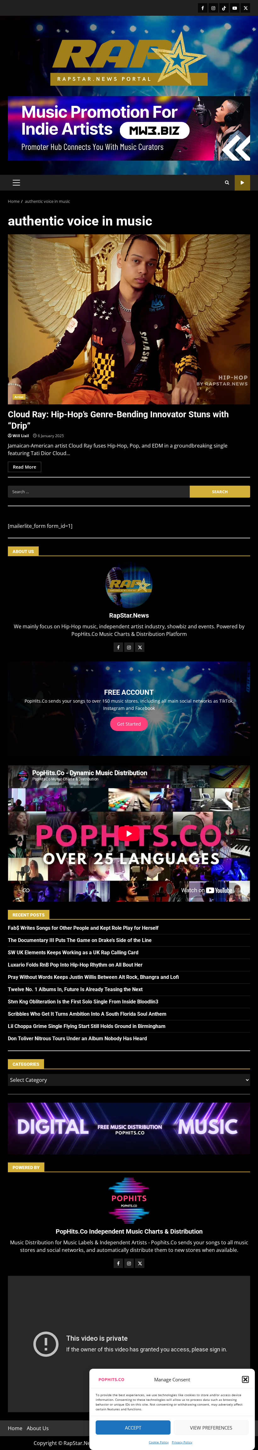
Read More (24, 467)
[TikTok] (224, 8)
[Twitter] (245, 8)
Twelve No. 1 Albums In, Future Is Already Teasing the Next (75, 989)
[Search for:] (99, 492)
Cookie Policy (159, 1442)
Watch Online (242, 183)
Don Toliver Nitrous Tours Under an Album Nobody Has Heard (77, 1039)
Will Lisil (21, 435)
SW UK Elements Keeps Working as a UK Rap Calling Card (73, 953)
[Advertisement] (129, 127)
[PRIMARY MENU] (16, 183)
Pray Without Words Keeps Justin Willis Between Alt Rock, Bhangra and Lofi (93, 977)
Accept (133, 1427)
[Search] (227, 183)
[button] (245, 1379)
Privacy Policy (182, 1442)
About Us (38, 1428)
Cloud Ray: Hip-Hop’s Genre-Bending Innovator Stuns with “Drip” (129, 319)
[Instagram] (213, 8)
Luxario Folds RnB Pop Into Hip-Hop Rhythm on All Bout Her (75, 965)
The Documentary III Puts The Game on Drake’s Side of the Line (80, 940)
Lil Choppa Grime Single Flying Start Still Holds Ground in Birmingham (86, 1026)
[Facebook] (202, 8)
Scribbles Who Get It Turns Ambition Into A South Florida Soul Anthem (87, 1014)
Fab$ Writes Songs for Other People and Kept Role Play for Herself (83, 928)
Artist (19, 397)
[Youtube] (234, 8)
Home (15, 1428)
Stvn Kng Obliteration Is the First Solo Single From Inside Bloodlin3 (83, 1002)
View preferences (211, 1427)
